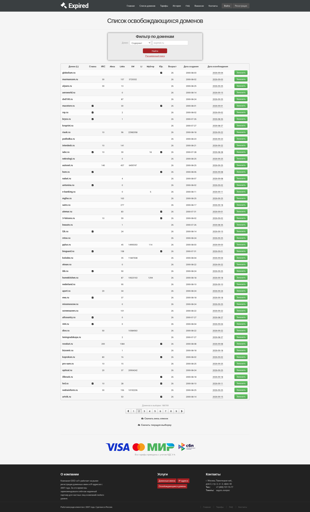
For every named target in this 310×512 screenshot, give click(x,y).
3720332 (133, 79)
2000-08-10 (191, 284)
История (177, 5)
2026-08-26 (218, 119)
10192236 (132, 390)
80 (103, 357)
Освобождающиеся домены (172, 486)
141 (122, 145)
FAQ (188, 5)
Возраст (172, 66)
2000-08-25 (191, 86)
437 (122, 165)
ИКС (103, 66)
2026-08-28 (218, 152)
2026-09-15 (218, 92)
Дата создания (191, 66)
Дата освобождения (218, 66)
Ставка (92, 66)
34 (122, 290)
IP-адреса (183, 480)
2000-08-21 (191, 145)
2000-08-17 (191, 205)
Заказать (241, 72)
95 (122, 284)
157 (122, 79)
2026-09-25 (218, 86)
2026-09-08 (218, 171)
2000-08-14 (191, 92)
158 (122, 251)
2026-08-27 (218, 125)
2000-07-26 (191, 119)
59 (122, 218)
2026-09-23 (218, 138)
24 (122, 231)
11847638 (132, 257)
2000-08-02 (191, 79)
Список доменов (147, 5)
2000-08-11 (191, 191)
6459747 (133, 165)
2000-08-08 (191, 343)
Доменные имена (167, 480)
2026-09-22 (218, 132)
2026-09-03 (218, 79)
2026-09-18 (218, 205)
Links (122, 66)
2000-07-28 (191, 152)
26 (172, 72)
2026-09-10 (218, 284)
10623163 (132, 277)
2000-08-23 (191, 138)
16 (122, 357)
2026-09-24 (218, 290)
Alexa (112, 66)
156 (122, 390)
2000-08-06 (191, 171)
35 (122, 257)
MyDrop (150, 66)
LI (141, 66)
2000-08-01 (191, 105)
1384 (122, 343)
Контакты (213, 5)
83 (122, 211)
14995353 (132, 244)
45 (122, 244)
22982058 (132, 132)
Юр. (161, 66)
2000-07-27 (191, 125)
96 (122, 132)
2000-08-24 (191, 99)
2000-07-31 (191, 211)
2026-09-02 (218, 112)
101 (122, 310)
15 (122, 363)
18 (150, 152)
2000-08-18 (191, 132)
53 (122, 396)
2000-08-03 (191, 72)
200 (103, 343)
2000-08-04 (191, 257)
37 (122, 297)
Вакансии (199, 5)
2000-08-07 (191, 178)
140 (103, 165)
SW (132, 66)
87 (122, 99)
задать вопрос (223, 490)
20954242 (132, 370)
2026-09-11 (218, 191)
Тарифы (164, 5)
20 (103, 290)
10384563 (132, 330)
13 (122, 86)
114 (150, 244)
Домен (72, 66)
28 (122, 383)
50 (122, 271)
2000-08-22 (191, 264)
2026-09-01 (218, 105)
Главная (131, 5)
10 (103, 132)
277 (122, 205)
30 (103, 79)
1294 (150, 277)
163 (122, 198)
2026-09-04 (218, 72)
